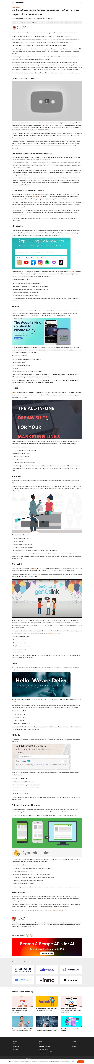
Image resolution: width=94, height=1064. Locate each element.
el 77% (23, 36)
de (35, 480)
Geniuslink (33, 568)
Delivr (13, 667)
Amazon (73, 574)
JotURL (14, 392)
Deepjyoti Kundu (23, 918)
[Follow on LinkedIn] (25, 919)
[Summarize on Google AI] (46, 18)
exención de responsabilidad (46, 1051)
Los (13, 809)
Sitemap (74, 1046)
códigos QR (72, 271)
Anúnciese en (16, 1046)
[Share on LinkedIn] (49, 18)
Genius (38, 230)
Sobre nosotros (16, 1043)
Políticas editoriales (76, 1043)
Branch (14, 311)
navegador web (37, 196)
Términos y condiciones (44, 1043)
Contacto (15, 1049)
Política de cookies (43, 1049)
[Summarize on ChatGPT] (43, 18)
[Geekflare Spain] (18, 2)
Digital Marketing (16, 7)
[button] (80, 2)
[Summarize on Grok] (51, 18)
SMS (47, 125)
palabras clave (52, 633)
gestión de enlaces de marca (53, 910)
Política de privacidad (44, 1046)
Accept (80, 1061)
